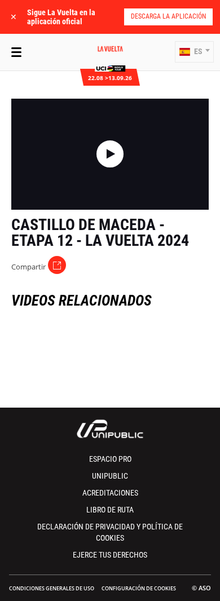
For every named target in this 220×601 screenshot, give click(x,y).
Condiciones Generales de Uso (51, 588)
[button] (194, 52)
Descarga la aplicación (168, 16)
